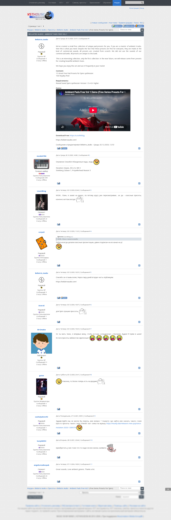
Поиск (136, 23)
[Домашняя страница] (64, 148)
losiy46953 (41, 441)
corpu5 (42, 232)
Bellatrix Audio (40, 30)
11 (91, 464)
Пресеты (51, 30)
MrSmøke (41, 329)
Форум (30, 30)
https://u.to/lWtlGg (77, 135)
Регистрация (134, 8)
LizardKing (41, 191)
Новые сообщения (99, 23)
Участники (113, 23)
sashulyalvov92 (41, 417)
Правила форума (125, 23)
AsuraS (42, 305)
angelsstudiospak (41, 465)
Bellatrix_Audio (41, 39)
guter (41, 375)
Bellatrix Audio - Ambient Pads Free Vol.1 (73, 30)
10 (91, 440)
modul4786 (41, 156)
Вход (142, 8)
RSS (141, 23)
